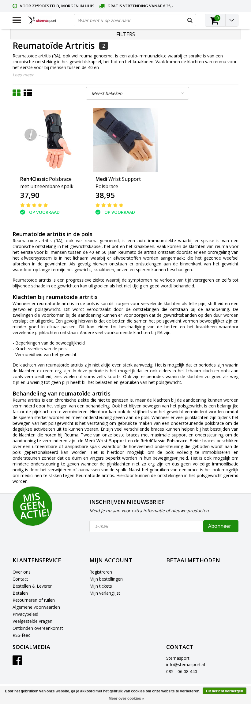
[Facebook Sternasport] (17, 662)
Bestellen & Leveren (33, 586)
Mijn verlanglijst (104, 593)
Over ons (22, 572)
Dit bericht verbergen (224, 691)
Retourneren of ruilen (34, 600)
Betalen (20, 593)
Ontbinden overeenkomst (38, 628)
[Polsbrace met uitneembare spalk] (50, 140)
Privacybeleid (25, 614)
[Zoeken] (189, 20)
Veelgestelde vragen (32, 621)
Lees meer (23, 75)
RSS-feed (22, 635)
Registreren (100, 572)
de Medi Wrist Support (103, 440)
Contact (20, 579)
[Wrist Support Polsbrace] (125, 140)
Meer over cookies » (126, 698)
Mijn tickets (100, 586)
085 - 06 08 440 (181, 671)
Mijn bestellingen (106, 579)
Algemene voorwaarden (36, 607)
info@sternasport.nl (185, 664)
